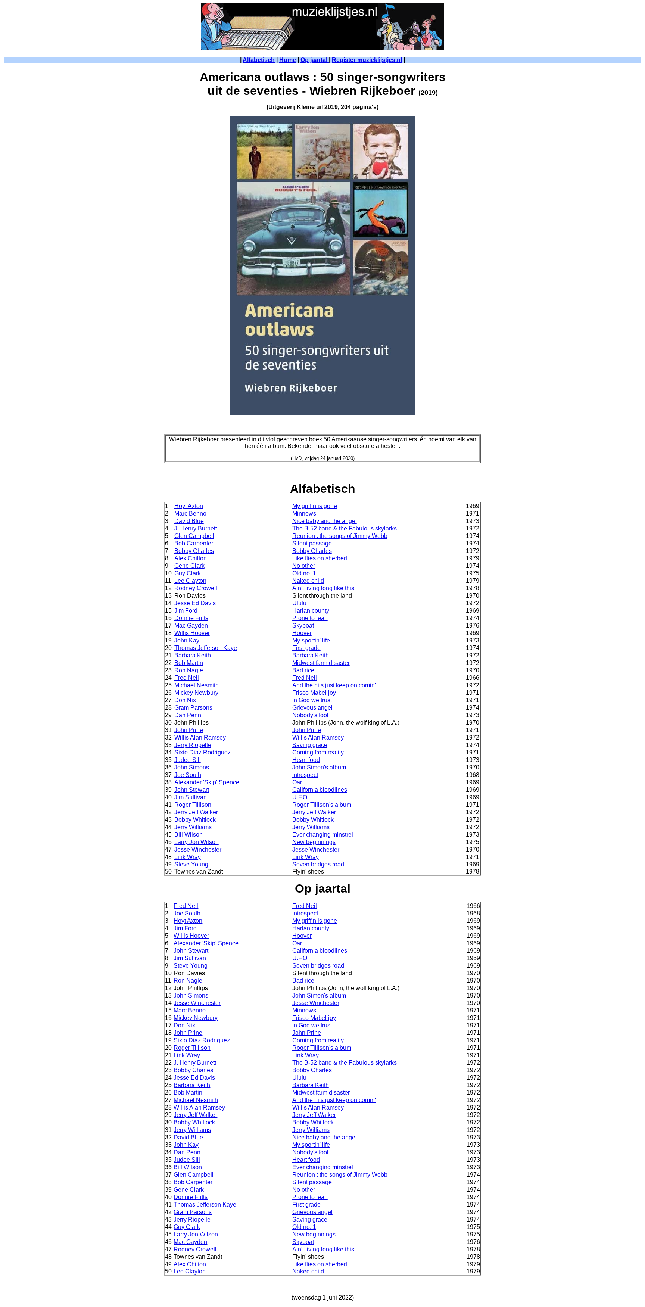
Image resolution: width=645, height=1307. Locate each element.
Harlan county (310, 610)
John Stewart (191, 790)
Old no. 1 (304, 573)
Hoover (302, 633)
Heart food (306, 760)
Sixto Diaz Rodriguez (202, 752)
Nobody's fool (310, 715)
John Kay (186, 640)
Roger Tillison (192, 805)
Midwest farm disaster (321, 663)
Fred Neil (186, 678)
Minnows (304, 513)
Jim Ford (185, 610)
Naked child (308, 581)
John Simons (191, 767)
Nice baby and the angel (324, 521)
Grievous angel (312, 707)
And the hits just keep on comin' (334, 685)
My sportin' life (311, 640)
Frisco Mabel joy (314, 693)
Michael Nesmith (196, 685)
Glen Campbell (194, 536)
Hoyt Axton (188, 506)
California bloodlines (319, 790)
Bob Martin (188, 663)
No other (303, 566)
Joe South (187, 775)
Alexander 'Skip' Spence (206, 782)
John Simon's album (319, 767)
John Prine (188, 730)
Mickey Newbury (196, 693)
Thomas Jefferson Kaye (205, 648)
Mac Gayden (191, 625)
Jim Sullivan (190, 797)
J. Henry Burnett (195, 528)
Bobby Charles (194, 551)
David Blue (189, 521)
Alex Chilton (190, 558)
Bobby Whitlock (195, 819)
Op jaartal (314, 60)
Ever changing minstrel (322, 834)
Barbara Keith (192, 655)
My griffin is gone (314, 506)
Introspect (305, 775)
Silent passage (312, 543)
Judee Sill (187, 760)
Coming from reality (318, 752)
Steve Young (191, 864)
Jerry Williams (193, 827)
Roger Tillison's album (321, 805)
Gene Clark (189, 566)
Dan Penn (187, 715)
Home (287, 60)
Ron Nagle (188, 670)
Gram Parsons (193, 707)
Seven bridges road (318, 864)
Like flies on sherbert (319, 558)
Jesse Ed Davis (195, 603)
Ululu (299, 603)
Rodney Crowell (195, 588)
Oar (297, 782)
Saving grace (309, 745)
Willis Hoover (192, 633)
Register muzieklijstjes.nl (367, 60)
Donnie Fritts (191, 618)
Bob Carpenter (193, 543)
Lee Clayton (190, 581)
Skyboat (303, 625)
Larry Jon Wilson (196, 842)
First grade (306, 648)
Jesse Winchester (197, 849)
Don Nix (185, 700)
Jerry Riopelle (192, 745)
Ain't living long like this (323, 588)
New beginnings (314, 842)
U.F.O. (300, 797)
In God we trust (312, 700)
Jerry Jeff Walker (196, 812)
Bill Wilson (188, 834)
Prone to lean (310, 618)
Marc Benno (190, 513)
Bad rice (303, 670)
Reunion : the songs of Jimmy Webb (339, 536)
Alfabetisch (259, 60)
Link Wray (187, 857)
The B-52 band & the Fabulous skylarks (344, 528)
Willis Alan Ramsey (200, 737)
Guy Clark (187, 573)
